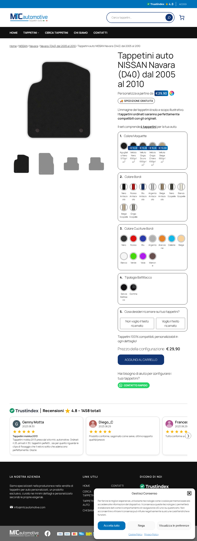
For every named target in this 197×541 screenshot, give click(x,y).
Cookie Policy (135, 534)
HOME (14, 32)
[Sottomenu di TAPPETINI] (38, 32)
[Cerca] (169, 17)
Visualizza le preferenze (174, 525)
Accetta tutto (111, 525)
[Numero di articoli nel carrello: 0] (181, 17)
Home (13, 46)
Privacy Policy (151, 534)
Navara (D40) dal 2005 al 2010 (58, 46)
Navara (33, 46)
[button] (189, 493)
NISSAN (23, 46)
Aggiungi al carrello (141, 360)
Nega (141, 525)
